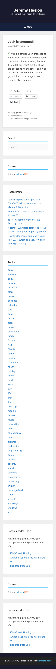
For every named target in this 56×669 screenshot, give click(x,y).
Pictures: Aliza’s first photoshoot (24, 119)
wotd (10, 512)
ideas (11, 384)
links (10, 397)
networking (13, 424)
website (12, 499)
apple (11, 270)
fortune (11, 340)
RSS (26, 174)
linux (10, 402)
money (11, 415)
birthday (12, 287)
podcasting (13, 446)
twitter (11, 485)
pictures (19, 112)
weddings (28, 112)
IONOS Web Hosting (20, 553)
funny (11, 353)
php (10, 437)
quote (11, 455)
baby (10, 278)
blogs (11, 292)
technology (13, 481)
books (11, 296)
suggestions (14, 477)
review (11, 459)
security (12, 464)
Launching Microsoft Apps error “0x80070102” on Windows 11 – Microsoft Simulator (24, 203)
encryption (13, 331)
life (9, 393)
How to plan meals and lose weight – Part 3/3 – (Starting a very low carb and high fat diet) (27, 240)
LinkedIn (19, 174)
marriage (12, 406)
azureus (12, 274)
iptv (10, 389)
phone (11, 428)
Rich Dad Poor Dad (20, 566)
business (12, 300)
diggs (11, 323)
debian (11, 318)
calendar (12, 305)
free (10, 345)
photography (14, 433)
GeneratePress (44, 661)
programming (15, 450)
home (11, 375)
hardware (13, 362)
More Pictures (16, 116)
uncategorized (15, 490)
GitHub (11, 174)
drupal (11, 327)
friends (11, 349)
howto (11, 380)
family (13, 112)
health (11, 367)
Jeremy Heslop (28, 10)
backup (11, 283)
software (12, 472)
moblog (12, 411)
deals (11, 314)
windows (12, 508)
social (11, 468)
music (11, 419)
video (11, 494)
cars (10, 309)
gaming (11, 358)
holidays (12, 371)
